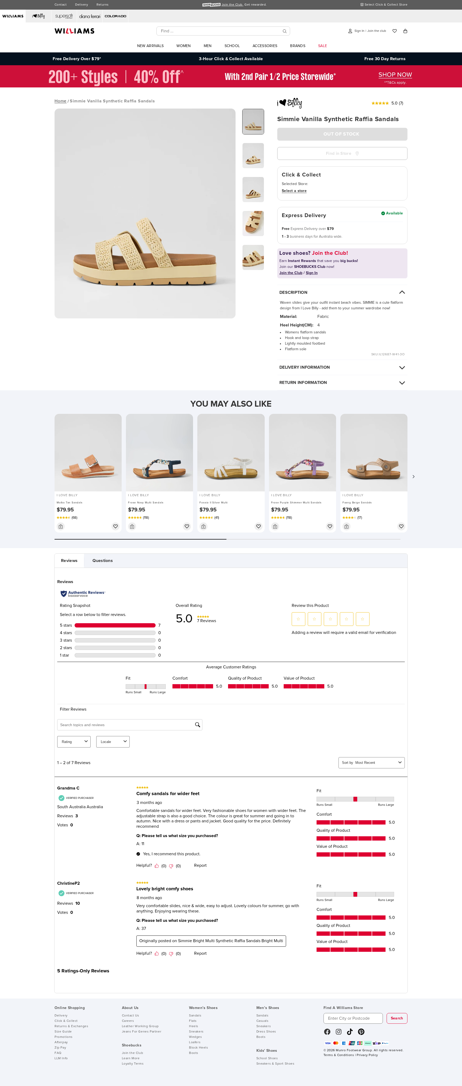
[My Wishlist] (394, 31)
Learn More (131, 1058)
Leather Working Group (140, 1026)
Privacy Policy (367, 1055)
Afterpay (61, 1042)
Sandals (195, 1015)
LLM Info (61, 1058)
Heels (193, 1026)
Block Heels (198, 1047)
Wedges (195, 1037)
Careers (128, 1021)
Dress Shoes (266, 1031)
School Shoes (267, 1058)
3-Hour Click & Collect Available (231, 59)
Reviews (69, 561)
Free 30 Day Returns (385, 59)
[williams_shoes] (361, 1033)
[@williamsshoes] (350, 1033)
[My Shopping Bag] (405, 31)
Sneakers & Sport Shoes (275, 1063)
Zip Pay (60, 1047)
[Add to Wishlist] (115, 526)
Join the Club (132, 1053)
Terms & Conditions (339, 1055)
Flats (193, 1021)
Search (397, 1018)
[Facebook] (327, 1033)
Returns (103, 4)
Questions (103, 561)
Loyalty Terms (133, 1063)
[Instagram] (339, 1033)
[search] (285, 31)
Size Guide (63, 1031)
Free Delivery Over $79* (77, 59)
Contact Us (130, 1015)
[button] (413, 476)
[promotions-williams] (231, 86)
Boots (193, 1053)
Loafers (195, 1042)
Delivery (81, 4)
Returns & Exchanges (71, 1026)
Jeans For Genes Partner (141, 1031)
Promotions (64, 1037)
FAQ (58, 1053)
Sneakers (196, 1031)
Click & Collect (66, 1021)
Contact (61, 4)
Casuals (262, 1021)
